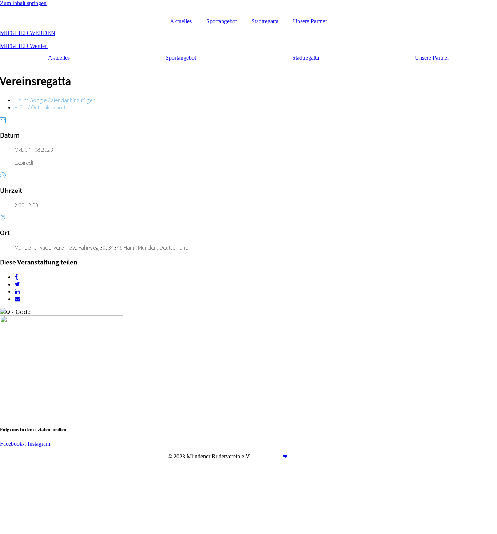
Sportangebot (221, 21)
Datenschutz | (254, 469)
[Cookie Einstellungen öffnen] (54, 530)
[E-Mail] (17, 298)
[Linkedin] (17, 291)
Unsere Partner (310, 21)
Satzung (282, 469)
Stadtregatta (264, 21)
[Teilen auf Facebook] (16, 276)
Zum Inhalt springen (23, 3)
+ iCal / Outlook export (40, 107)
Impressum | (220, 469)
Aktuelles (181, 21)
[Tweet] (17, 284)
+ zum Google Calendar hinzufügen (55, 100)
